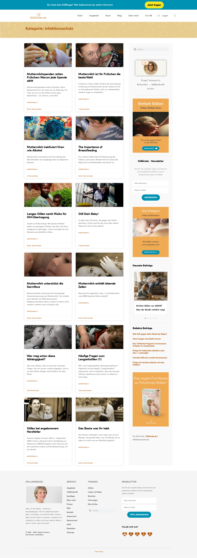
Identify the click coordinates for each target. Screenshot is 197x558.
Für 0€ (148, 16)
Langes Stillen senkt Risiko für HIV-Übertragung (46, 215)
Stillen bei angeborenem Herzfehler (43, 430)
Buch (108, 16)
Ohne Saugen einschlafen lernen (147, 339)
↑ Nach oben (98, 552)
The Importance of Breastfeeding (90, 148)
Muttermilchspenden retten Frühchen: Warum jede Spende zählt (47, 77)
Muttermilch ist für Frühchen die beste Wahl (99, 75)
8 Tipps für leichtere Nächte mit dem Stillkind (148, 363)
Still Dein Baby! (88, 214)
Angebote (94, 16)
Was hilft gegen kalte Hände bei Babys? (150, 334)
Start (80, 16)
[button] (175, 16)
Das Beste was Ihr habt (93, 428)
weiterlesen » (32, 102)
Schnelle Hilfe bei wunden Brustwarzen (150, 357)
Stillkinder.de (151, 436)
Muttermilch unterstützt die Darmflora (45, 285)
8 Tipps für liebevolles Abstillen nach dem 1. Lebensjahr (148, 351)
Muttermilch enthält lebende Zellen (97, 285)
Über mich (133, 16)
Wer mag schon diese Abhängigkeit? (41, 357)
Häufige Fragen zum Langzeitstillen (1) (91, 357)
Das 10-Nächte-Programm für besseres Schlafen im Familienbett (149, 344)
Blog (119, 16)
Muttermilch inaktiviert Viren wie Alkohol (45, 148)
